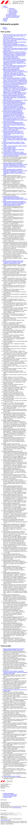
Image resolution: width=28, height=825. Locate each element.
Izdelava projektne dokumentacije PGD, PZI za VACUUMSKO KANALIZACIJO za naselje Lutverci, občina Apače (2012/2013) (15, 120)
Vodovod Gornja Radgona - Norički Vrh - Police (13, 142)
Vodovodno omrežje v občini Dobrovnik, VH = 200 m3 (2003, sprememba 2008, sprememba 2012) (15, 101)
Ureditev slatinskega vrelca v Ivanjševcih (12, 776)
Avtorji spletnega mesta (6, 820)
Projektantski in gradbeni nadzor (10, 794)
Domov (5, 27)
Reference (5, 28)
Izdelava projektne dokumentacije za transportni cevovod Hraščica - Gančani (13, 150)
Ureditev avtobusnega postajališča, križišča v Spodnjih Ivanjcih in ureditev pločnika (15, 146)
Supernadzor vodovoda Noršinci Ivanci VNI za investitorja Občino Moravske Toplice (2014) (13, 136)
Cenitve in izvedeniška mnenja (9, 795)
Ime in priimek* (4, 813)
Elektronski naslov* (5, 814)
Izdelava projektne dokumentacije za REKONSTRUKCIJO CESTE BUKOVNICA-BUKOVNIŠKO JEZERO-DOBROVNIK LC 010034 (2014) (15, 198)
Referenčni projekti (7, 797)
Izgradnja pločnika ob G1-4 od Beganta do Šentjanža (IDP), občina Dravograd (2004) (14, 42)
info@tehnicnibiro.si (17, 807)
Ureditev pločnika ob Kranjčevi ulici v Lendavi (13, 152)
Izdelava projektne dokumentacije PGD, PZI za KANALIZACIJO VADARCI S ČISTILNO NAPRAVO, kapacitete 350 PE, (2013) (13, 262)
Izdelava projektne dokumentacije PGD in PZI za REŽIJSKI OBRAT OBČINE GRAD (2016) (13, 649)
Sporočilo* (3, 816)
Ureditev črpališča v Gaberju (9, 148)
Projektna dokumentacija (8, 793)
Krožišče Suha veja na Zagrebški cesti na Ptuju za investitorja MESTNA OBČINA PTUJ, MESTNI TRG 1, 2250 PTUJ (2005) (15, 46)
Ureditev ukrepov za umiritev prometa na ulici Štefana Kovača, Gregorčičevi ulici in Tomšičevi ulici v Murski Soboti (15, 140)
